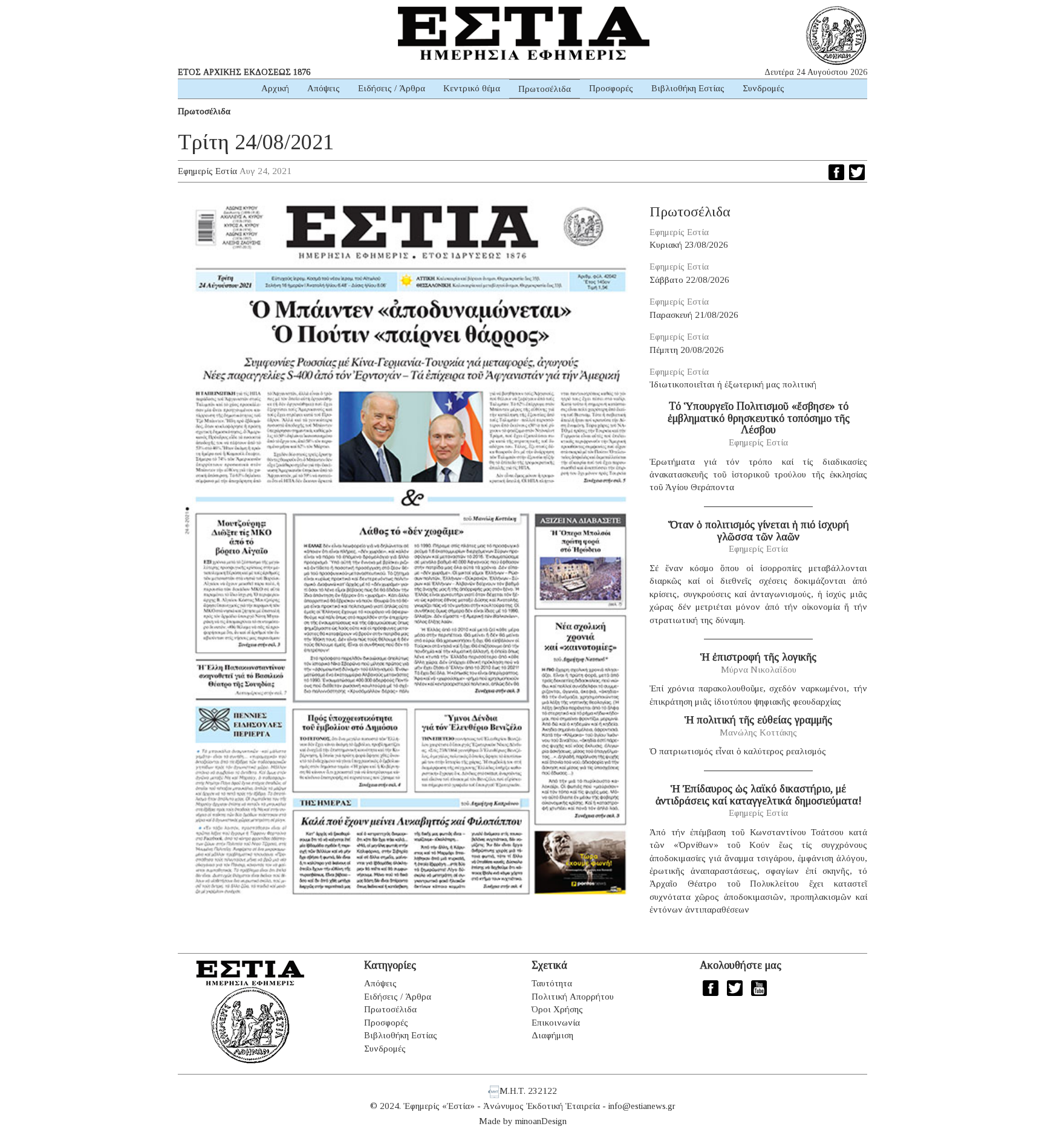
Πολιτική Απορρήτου (573, 996)
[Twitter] (857, 172)
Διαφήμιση (552, 1035)
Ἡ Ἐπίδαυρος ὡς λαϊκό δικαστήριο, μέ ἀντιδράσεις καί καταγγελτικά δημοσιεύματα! (759, 795)
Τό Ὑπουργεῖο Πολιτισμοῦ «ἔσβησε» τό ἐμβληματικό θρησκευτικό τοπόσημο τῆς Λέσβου (759, 418)
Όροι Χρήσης (557, 1009)
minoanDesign (541, 1121)
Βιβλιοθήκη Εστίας (687, 88)
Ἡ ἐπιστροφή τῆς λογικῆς (758, 657)
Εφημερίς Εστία (207, 171)
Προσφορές (611, 88)
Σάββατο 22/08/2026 (689, 280)
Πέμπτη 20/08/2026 (686, 350)
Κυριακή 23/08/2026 (688, 245)
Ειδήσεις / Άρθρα (391, 88)
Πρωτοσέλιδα (544, 89)
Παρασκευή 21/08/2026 (693, 315)
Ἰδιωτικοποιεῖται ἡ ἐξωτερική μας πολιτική (732, 384)
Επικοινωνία (556, 1022)
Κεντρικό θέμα (471, 88)
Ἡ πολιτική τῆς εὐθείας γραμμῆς (758, 720)
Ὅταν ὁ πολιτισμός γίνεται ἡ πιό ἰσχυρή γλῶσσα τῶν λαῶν (758, 531)
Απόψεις (323, 88)
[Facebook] (836, 172)
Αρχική (275, 88)
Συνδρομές (763, 88)
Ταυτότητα (552, 983)
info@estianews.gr (642, 1106)
